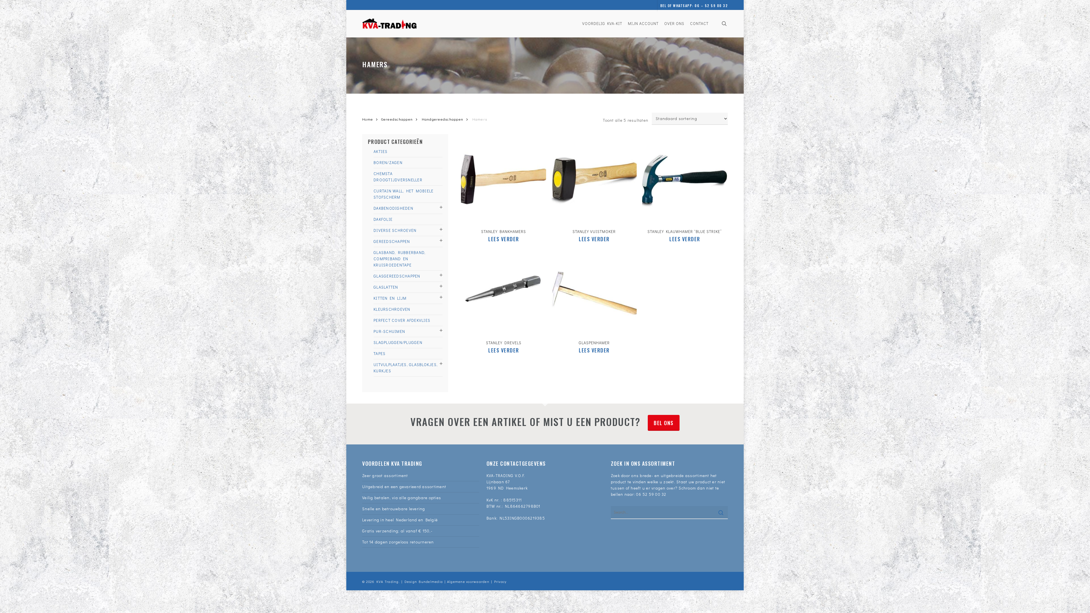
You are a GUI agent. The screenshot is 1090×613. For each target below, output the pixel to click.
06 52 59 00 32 (651, 494)
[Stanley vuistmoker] (594, 180)
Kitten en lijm (390, 298)
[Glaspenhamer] (594, 292)
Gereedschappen (397, 119)
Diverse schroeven (395, 230)
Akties (381, 151)
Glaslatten (386, 287)
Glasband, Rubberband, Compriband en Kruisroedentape (399, 259)
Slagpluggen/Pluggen (398, 342)
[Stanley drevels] (503, 292)
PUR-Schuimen (389, 331)
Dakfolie (383, 219)
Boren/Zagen (388, 162)
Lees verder (503, 239)
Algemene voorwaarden (468, 581)
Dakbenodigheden (393, 208)
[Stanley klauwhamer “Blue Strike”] (684, 180)
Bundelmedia (430, 581)
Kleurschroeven (392, 309)
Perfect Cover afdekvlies (402, 320)
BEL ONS (664, 423)
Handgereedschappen (443, 119)
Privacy (500, 581)
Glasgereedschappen (397, 276)
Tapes (379, 353)
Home (367, 119)
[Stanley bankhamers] (503, 180)
